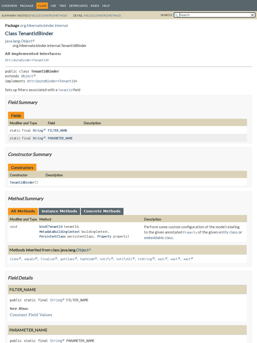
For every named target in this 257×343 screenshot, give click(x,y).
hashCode (87, 259)
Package (27, 6)
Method (60, 15)
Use (53, 6)
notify (105, 259)
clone (14, 259)
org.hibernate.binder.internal (44, 25)
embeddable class (158, 237)
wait (161, 259)
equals (29, 259)
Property (104, 236)
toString (145, 259)
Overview (9, 6)
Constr (46, 15)
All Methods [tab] (23, 211)
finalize (48, 259)
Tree (62, 6)
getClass (67, 259)
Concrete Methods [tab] (102, 211)
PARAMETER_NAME (60, 138)
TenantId (40, 60)
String (38, 130)
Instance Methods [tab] (59, 211)
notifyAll (124, 259)
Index (95, 6)
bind (42, 226)
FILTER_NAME (57, 130)
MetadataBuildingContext (59, 232)
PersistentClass (52, 236)
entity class (228, 232)
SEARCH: (167, 15)
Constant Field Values (31, 315)
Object (27, 76)
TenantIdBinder (22, 182)
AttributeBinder (18, 60)
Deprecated (78, 6)
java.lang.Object (18, 41)
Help (106, 6)
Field (34, 15)
